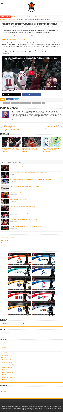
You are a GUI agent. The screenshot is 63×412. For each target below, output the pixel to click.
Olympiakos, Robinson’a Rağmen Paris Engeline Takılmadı (23, 219)
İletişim (2, 245)
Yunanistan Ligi (5, 369)
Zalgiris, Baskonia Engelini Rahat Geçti (19, 199)
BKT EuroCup (4, 352)
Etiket (20, 162)
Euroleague (3, 347)
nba (43, 103)
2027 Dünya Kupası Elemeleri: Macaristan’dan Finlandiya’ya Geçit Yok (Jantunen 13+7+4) (30, 179)
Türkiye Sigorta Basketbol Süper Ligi (9, 345)
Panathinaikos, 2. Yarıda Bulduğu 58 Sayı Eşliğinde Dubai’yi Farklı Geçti (26, 226)
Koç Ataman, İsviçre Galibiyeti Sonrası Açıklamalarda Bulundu (24, 166)
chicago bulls (15, 103)
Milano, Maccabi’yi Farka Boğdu (17, 192)
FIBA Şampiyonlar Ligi (6, 355)
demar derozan (36, 103)
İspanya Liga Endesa (7, 362)
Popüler (9, 162)
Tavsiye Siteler (4, 240)
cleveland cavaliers (26, 103)
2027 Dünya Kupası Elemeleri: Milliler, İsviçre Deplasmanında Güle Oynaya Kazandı (29, 172)
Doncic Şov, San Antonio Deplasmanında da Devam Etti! (51, 127)
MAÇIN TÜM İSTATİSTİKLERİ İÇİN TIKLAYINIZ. (14, 39)
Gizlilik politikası (5, 242)
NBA (46, 26)
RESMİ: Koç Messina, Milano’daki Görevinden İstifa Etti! (22, 206)
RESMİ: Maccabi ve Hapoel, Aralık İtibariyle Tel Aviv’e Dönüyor (24, 186)
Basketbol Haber (11, 19)
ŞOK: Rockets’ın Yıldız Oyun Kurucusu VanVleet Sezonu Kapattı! (29, 149)
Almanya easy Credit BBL (8, 364)
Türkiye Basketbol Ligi (7, 359)
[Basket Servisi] (31, 7)
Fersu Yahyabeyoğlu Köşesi (7, 237)
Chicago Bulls (33, 26)
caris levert (7, 103)
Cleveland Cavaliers (40, 26)
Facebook (3, 391)
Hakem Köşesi (5, 379)
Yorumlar (15, 162)
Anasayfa (3, 19)
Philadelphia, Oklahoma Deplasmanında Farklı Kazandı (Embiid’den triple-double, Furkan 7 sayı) (12, 128)
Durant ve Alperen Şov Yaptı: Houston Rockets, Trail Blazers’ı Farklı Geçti (11, 149)
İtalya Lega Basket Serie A (8, 367)
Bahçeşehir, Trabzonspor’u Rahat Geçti (19, 213)
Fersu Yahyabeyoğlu (7, 26)
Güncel (3, 162)
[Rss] (31, 405)
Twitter (3, 389)
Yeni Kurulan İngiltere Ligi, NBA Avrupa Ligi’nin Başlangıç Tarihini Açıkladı (51, 149)
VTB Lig (4, 374)
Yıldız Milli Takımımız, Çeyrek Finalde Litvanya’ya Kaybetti (25, 16)
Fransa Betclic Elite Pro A (8, 372)
